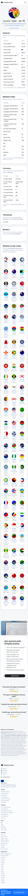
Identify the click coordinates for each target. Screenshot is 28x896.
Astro (2, 866)
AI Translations (4, 797)
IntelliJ (2, 879)
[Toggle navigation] (25, 2)
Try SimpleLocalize (19, 892)
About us (3, 834)
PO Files (3, 859)
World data (3, 828)
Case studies (4, 830)
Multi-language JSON (6, 853)
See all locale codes (14, 28)
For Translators (4, 816)
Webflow (3, 882)
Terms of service (5, 841)
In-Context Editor (5, 800)
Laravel (2, 861)
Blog (2, 822)
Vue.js (2, 868)
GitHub (4, 768)
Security (3, 845)
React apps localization (6, 810)
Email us (5, 774)
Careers (3, 847)
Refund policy (4, 843)
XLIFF (2, 870)
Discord (5, 772)
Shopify (2, 880)
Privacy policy (4, 838)
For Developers (4, 814)
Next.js (2, 864)
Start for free (14, 676)
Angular (3, 862)
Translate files (4, 809)
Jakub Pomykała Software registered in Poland (16, 888)
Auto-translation (5, 793)
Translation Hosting (5, 798)
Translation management (7, 812)
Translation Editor (5, 791)
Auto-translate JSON (5, 807)
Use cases (3, 818)
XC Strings (3, 857)
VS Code (3, 877)
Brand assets (4, 836)
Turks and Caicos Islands (12, 25)
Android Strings (4, 855)
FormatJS (3, 875)
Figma (2, 871)
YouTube (5, 770)
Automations (4, 795)
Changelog (3, 802)
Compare (3, 826)
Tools (2, 824)
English (19, 23)
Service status (4, 849)
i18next (2, 873)
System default (6, 777)
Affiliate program (5, 840)
